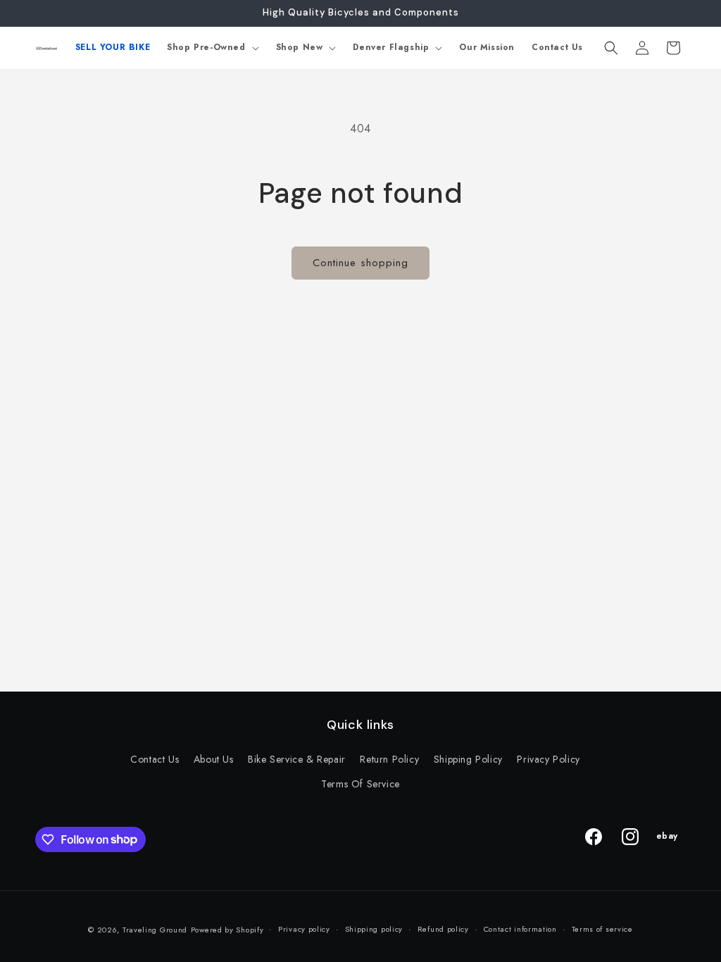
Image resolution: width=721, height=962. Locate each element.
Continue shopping (360, 262)
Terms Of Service (360, 784)
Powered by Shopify (227, 929)
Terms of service (602, 929)
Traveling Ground (155, 929)
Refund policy (443, 929)
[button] (212, 48)
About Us (214, 759)
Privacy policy (304, 929)
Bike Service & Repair (297, 759)
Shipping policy (374, 929)
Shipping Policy (468, 759)
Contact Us (154, 759)
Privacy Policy (548, 759)
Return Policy (389, 759)
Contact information (520, 929)
